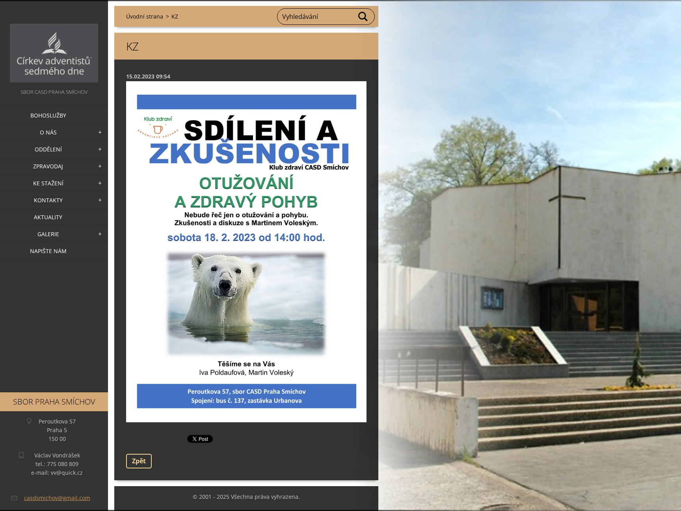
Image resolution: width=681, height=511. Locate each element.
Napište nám (48, 251)
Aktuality (48, 217)
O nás (48, 132)
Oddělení (48, 149)
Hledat (363, 16)
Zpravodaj (48, 166)
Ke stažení (48, 183)
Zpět (139, 461)
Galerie (48, 234)
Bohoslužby (48, 115)
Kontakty (48, 200)
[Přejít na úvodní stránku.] (54, 43)
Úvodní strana (144, 16)
